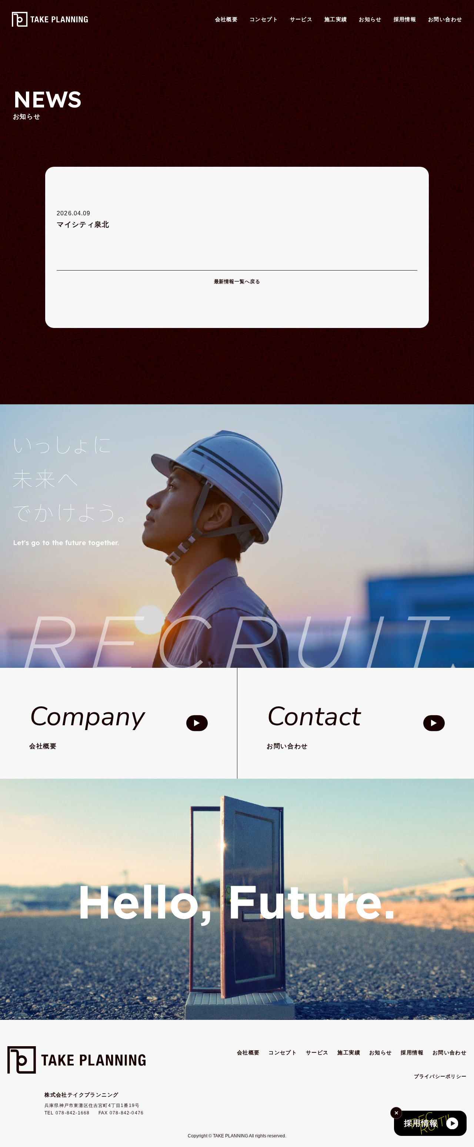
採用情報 (405, 19)
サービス (301, 19)
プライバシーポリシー (440, 1076)
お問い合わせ (445, 19)
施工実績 (335, 19)
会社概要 (226, 19)
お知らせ (370, 19)
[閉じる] (396, 1113)
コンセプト (264, 19)
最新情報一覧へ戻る (237, 281)
